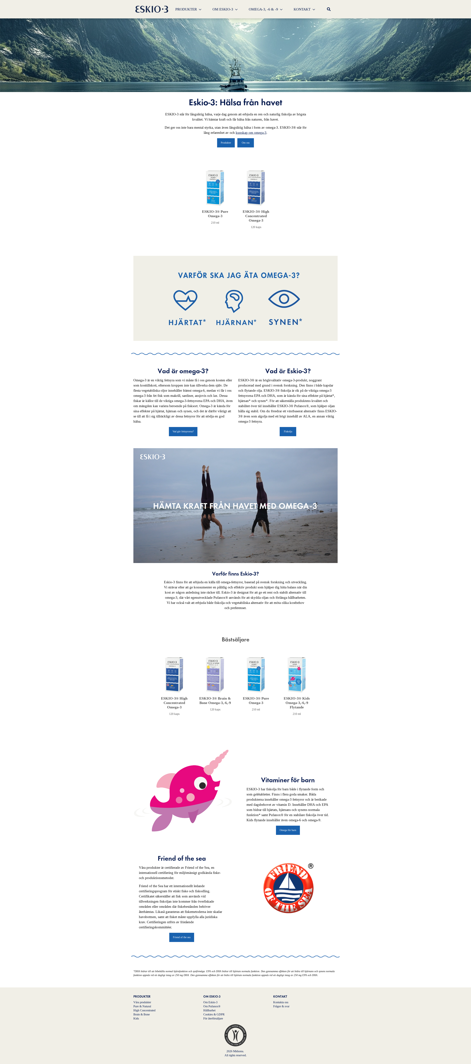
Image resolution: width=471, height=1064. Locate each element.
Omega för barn (288, 830)
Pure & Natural (142, 1006)
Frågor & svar (281, 1006)
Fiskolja (288, 431)
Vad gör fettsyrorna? (183, 431)
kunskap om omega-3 (251, 133)
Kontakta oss (280, 1002)
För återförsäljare (213, 1018)
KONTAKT (302, 9)
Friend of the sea (181, 937)
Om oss (245, 142)
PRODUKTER (186, 9)
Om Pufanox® (211, 1006)
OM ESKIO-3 (223, 9)
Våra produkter (142, 1002)
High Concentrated (144, 1010)
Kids (136, 1018)
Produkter (226, 142)
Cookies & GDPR (214, 1014)
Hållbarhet (209, 1010)
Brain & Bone (141, 1014)
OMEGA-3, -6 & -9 (264, 9)
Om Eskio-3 (210, 1002)
